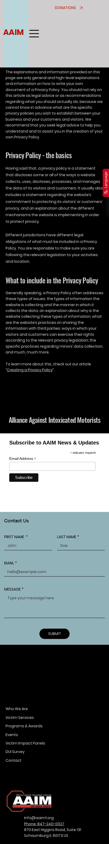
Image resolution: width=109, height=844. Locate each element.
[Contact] (96, 760)
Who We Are (17, 708)
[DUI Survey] (96, 751)
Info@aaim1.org (39, 817)
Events (12, 734)
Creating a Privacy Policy (30, 370)
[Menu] (34, 33)
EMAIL (10, 563)
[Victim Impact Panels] (96, 743)
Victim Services (20, 717)
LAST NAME (68, 537)
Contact (13, 760)
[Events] (96, 734)
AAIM (13, 32)
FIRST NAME (16, 537)
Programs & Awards (24, 726)
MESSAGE (14, 589)
